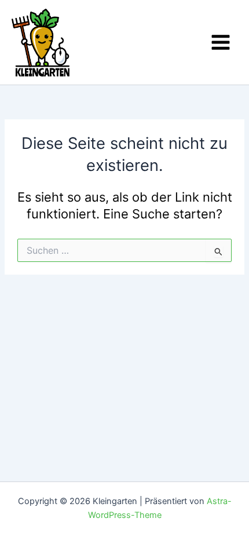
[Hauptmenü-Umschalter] (220, 42)
